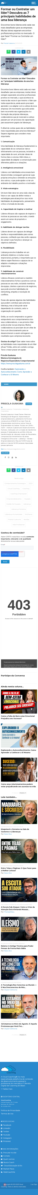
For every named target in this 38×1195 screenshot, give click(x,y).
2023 (30, 483)
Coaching (26, 489)
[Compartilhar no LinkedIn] (23, 52)
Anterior (15, 793)
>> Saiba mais (6, 1089)
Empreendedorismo (14, 499)
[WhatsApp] (9, 52)
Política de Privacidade (10, 1110)
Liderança (27, 504)
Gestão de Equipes (13, 504)
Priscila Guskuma (12, 404)
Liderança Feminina (18, 509)
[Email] (28, 52)
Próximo (22, 793)
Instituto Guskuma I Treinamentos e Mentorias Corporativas (15, 410)
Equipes (27, 499)
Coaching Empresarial (19, 494)
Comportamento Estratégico (15, 483)
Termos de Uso (7, 1114)
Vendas (26, 519)
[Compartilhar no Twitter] (19, 52)
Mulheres (28, 514)
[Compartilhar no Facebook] (14, 52)
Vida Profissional (19, 525)
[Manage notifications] (4, 1184)
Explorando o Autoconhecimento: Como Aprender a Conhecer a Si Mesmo (16, 372)
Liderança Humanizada (13, 514)
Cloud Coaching (14, 489)
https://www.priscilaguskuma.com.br (15, 363)
